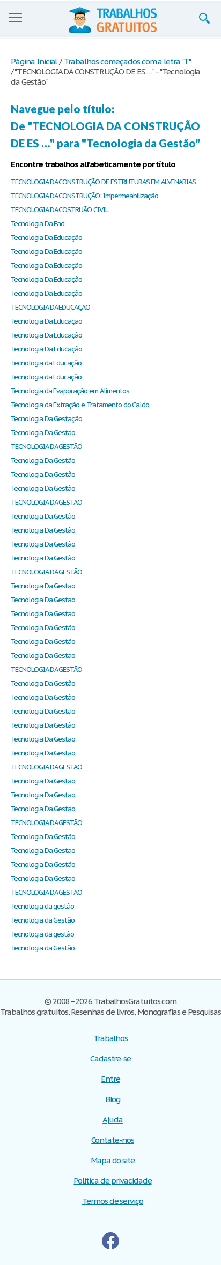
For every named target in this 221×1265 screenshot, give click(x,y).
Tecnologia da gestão (42, 906)
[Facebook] (110, 1240)
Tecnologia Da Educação (46, 237)
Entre (110, 1079)
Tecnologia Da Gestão (43, 460)
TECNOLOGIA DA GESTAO (46, 502)
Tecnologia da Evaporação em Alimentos (70, 390)
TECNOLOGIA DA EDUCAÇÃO (50, 307)
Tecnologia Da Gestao (43, 432)
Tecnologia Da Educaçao (46, 321)
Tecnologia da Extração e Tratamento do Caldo (80, 404)
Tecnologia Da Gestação (46, 418)
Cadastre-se (110, 1058)
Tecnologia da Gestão (43, 920)
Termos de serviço (112, 1201)
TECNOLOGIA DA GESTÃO (46, 446)
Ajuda (112, 1119)
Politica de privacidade (112, 1181)
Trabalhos (110, 1038)
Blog (113, 1099)
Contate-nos (112, 1140)
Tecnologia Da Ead (37, 223)
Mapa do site (113, 1160)
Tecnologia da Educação (46, 363)
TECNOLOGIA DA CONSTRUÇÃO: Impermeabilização (84, 195)
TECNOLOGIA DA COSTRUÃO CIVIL (59, 209)
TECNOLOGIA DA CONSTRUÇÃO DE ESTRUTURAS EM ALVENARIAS (103, 181)
